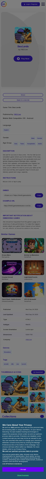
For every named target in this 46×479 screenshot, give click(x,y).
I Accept (23, 469)
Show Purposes (23, 475)
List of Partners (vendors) (12, 464)
